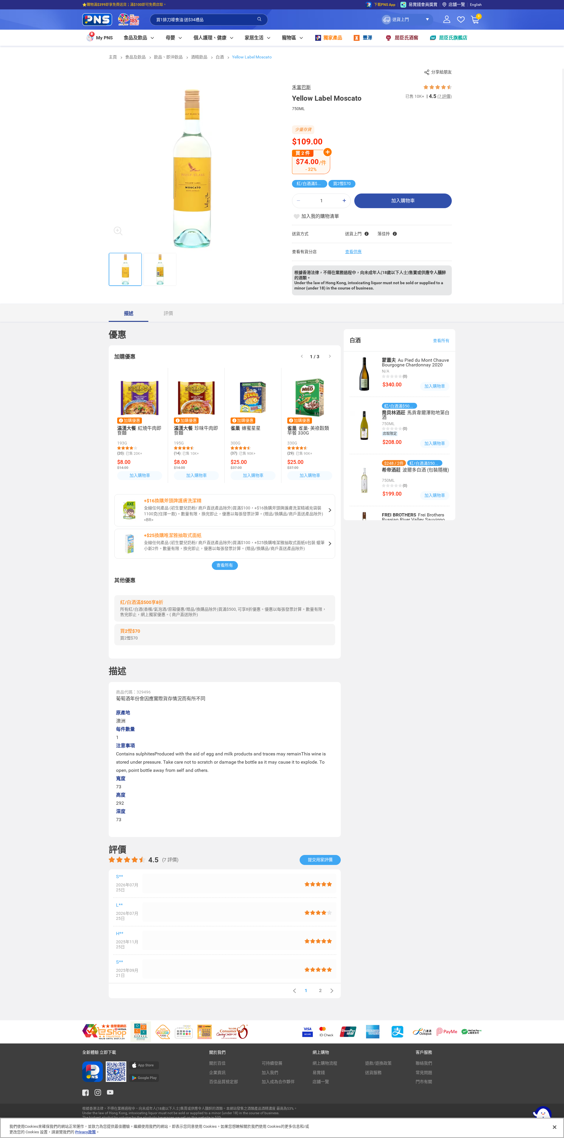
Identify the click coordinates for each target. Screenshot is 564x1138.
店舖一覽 (457, 4)
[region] (282, 1128)
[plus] (344, 200)
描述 (128, 313)
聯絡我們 (424, 1063)
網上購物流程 (325, 1063)
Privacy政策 (85, 1132)
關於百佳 (217, 1063)
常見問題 (424, 1072)
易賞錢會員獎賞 (423, 4)
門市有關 (424, 1081)
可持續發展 (272, 1063)
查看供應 (353, 251)
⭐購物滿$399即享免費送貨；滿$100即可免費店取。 (124, 5)
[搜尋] (259, 19)
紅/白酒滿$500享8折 (312, 183)
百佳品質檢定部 (223, 1081)
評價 (168, 313)
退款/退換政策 (378, 1063)
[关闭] (554, 1127)
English (476, 5)
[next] (330, 356)
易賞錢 (319, 1072)
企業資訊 (217, 1072)
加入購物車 (403, 200)
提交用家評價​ (320, 859)
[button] (407, 20)
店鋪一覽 (321, 1081)
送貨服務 (373, 1072)
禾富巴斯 (301, 87)
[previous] (294, 991)
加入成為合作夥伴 (278, 1081)
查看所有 (224, 565)
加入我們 (270, 1072)
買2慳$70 (342, 183)
